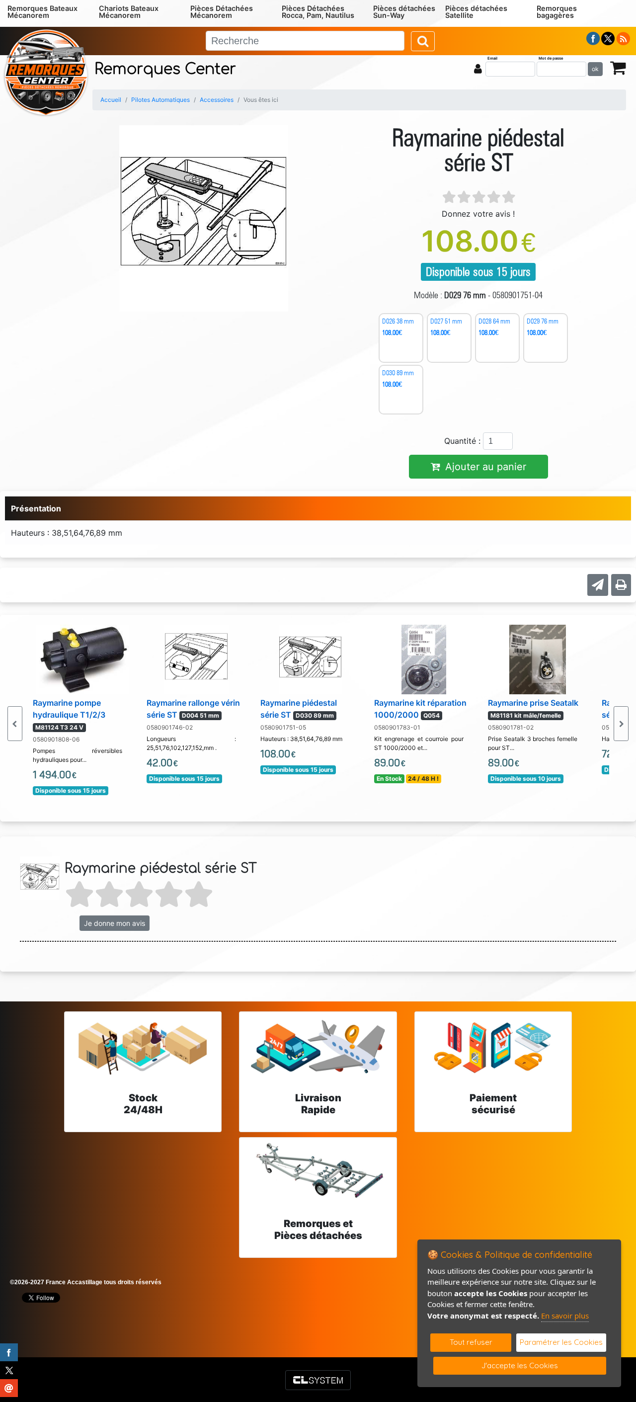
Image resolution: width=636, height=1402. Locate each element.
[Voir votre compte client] (478, 68)
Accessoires (217, 99)
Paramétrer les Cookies (561, 1342)
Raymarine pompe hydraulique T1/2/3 (69, 714)
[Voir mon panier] (618, 67)
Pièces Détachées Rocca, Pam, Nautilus (318, 11)
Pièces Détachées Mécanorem (221, 11)
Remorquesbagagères (557, 11)
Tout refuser (471, 1342)
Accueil (110, 99)
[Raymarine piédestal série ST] (310, 658)
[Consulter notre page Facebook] (593, 38)
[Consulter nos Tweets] (608, 38)
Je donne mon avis (114, 923)
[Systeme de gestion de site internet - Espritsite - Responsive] (318, 1380)
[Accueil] (45, 72)
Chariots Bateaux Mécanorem (129, 11)
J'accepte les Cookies (519, 1365)
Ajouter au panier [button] (485, 467)
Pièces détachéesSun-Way (404, 11)
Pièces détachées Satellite (476, 11)
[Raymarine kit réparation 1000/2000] (423, 658)
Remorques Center (165, 69)
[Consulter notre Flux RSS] (623, 38)
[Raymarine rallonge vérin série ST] (196, 658)
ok (595, 69)
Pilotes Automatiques (160, 99)
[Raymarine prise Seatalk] (537, 658)
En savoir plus (565, 1315)
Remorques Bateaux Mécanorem (42, 11)
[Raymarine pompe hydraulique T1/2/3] (82, 658)
